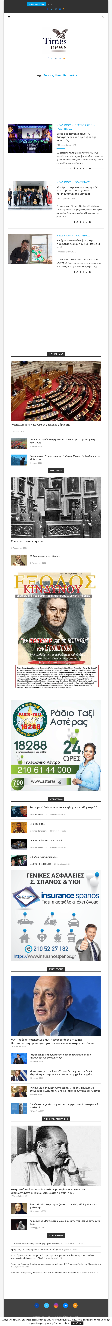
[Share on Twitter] (77, 168)
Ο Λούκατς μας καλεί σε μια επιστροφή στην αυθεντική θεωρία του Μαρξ (64, 1106)
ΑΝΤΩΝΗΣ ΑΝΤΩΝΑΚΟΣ (41, 864)
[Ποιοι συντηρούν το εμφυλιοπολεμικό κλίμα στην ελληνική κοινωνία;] (19, 443)
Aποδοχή (77, 1323)
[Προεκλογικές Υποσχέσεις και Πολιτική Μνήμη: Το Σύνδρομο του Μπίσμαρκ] (19, 460)
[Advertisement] (56, 100)
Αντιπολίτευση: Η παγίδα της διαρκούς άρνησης (40, 424)
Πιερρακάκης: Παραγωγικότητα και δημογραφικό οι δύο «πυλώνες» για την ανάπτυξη (60, 1056)
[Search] (102, 17)
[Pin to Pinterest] (80, 168)
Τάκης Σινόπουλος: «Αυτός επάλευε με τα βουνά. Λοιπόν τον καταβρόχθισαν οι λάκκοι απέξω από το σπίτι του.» (48, 1191)
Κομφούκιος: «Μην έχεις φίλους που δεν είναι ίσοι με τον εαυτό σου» (65, 1222)
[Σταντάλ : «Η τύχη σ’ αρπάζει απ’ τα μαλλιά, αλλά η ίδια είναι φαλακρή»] (19, 1208)
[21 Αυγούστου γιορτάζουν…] (19, 560)
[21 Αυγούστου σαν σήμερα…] (56, 507)
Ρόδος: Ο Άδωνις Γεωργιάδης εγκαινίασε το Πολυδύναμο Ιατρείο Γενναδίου (45, 1272)
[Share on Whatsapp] (86, 168)
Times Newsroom (39, 814)
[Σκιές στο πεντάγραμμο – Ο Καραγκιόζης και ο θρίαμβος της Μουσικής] (30, 139)
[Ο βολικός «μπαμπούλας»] (19, 860)
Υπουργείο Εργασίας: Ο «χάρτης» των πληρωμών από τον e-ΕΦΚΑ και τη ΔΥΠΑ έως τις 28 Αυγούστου (56, 1264)
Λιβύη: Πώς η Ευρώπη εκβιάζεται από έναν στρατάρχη (34, 1249)
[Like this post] (71, 168)
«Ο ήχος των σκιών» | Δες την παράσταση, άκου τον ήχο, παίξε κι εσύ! (78, 244)
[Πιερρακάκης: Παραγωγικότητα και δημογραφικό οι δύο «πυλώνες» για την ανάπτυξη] (19, 1058)
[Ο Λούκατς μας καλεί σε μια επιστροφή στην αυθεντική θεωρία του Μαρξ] (19, 1108)
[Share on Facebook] (74, 168)
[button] (49, 4)
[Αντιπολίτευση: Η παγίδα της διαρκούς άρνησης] (56, 391)
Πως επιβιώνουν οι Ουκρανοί (46, 840)
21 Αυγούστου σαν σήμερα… (28, 541)
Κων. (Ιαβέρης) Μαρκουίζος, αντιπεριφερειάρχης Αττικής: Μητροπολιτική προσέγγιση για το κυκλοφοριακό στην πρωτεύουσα (53, 1041)
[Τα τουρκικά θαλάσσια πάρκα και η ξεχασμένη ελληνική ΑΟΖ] (19, 811)
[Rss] (64, 9)
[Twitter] (52, 9)
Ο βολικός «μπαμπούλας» (44, 856)
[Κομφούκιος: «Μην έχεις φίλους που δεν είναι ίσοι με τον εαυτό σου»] (19, 1224)
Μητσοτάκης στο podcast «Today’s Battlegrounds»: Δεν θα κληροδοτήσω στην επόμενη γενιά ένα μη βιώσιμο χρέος (61, 1073)
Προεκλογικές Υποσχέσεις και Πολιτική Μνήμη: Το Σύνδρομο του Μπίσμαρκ (65, 458)
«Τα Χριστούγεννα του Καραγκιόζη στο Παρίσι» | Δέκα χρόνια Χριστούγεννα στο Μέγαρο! (78, 190)
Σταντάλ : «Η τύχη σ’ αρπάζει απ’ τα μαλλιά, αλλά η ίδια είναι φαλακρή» (63, 1206)
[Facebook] (47, 9)
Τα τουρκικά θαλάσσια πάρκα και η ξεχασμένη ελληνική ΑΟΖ (63, 807)
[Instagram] (56, 9)
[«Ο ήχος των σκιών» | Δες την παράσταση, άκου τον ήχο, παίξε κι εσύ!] (30, 249)
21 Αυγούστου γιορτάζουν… (45, 556)
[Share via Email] (90, 168)
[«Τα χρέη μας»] (19, 827)
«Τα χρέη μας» (38, 823)
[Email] (60, 9)
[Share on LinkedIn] (83, 168)
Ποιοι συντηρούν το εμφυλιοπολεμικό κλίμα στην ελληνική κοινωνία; (62, 441)
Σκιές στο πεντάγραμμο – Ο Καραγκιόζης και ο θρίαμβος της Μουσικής (76, 137)
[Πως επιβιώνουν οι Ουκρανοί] (19, 844)
